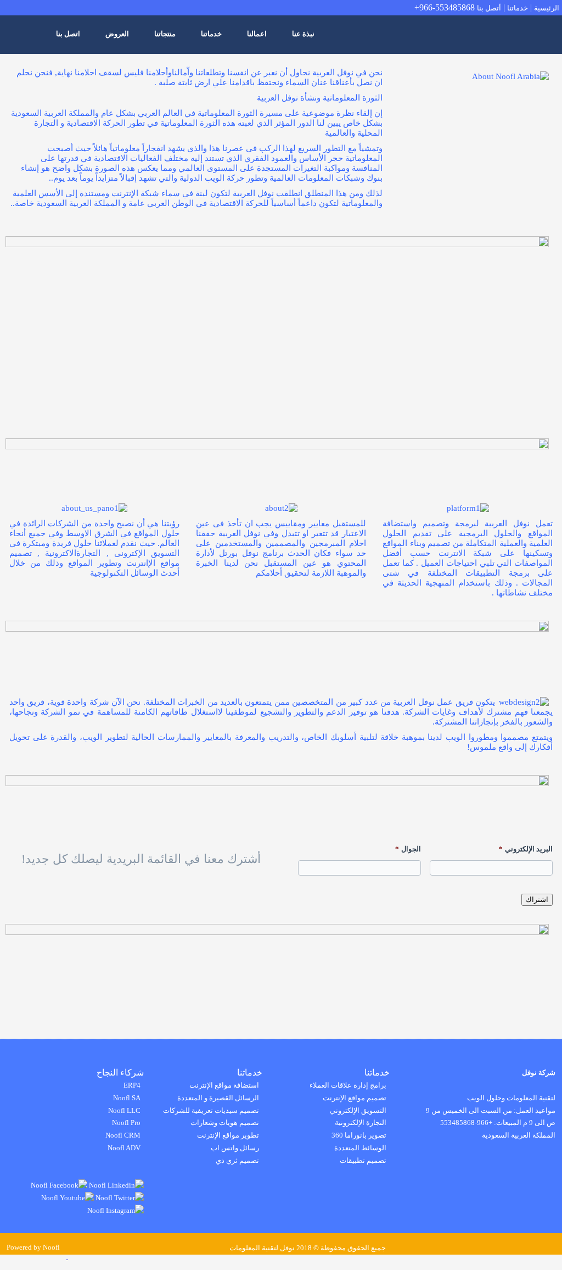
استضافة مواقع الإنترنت (224, 1085)
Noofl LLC (124, 1110)
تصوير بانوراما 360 (358, 1135)
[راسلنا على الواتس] (99, 1256)
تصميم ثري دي (237, 1160)
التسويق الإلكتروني (358, 1110)
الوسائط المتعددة (360, 1148)
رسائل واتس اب (235, 1148)
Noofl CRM (122, 1135)
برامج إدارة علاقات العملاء (348, 1085)
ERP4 (131, 1085)
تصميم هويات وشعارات (224, 1122)
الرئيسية (546, 8)
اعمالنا (257, 34)
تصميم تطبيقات (363, 1160)
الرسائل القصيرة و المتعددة (218, 1098)
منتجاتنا (165, 34)
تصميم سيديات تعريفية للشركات (211, 1110)
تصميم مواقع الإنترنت (354, 1098)
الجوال (408, 849)
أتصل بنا (489, 8)
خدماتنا (517, 8)
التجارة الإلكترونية (360, 1122)
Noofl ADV (124, 1148)
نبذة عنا (303, 34)
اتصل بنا (68, 34)
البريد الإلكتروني (526, 849)
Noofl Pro (126, 1122)
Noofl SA (126, 1098)
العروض (117, 34)
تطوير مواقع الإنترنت (228, 1135)
